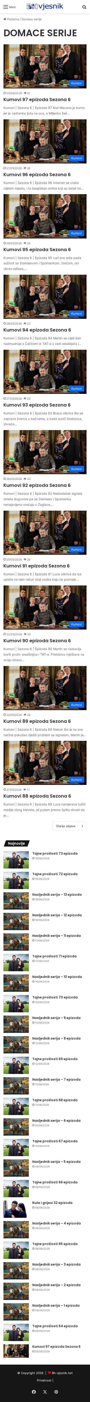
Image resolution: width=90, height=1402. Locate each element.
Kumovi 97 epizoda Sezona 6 (37, 99)
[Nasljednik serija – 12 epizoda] (16, 921)
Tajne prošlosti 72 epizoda (55, 874)
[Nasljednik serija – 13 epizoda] (16, 901)
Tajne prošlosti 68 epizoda (55, 1100)
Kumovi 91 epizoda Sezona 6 (36, 566)
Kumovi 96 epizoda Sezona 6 (37, 174)
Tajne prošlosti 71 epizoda (54, 956)
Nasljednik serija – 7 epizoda (56, 1079)
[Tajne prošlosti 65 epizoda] (16, 1250)
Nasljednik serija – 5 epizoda (56, 1161)
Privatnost (44, 1380)
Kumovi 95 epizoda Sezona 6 (37, 249)
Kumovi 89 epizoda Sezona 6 (37, 721)
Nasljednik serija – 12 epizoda (57, 915)
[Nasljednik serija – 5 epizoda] (16, 1168)
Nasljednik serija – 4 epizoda (56, 1223)
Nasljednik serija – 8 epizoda (56, 1038)
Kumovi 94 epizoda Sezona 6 (37, 330)
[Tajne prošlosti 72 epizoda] (16, 880)
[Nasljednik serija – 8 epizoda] (16, 1044)
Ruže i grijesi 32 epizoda (52, 1202)
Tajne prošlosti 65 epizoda (55, 1244)
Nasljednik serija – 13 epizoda (57, 894)
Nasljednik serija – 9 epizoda (56, 1018)
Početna (12, 19)
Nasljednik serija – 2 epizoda (56, 1285)
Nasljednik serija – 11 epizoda (56, 935)
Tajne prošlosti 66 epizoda (55, 1182)
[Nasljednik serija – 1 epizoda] (16, 1312)
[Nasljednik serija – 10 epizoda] (16, 983)
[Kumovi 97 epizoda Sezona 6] (16, 1351)
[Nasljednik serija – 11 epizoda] (16, 942)
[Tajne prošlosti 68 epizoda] (16, 1106)
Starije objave (65, 826)
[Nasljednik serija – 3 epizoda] (16, 1270)
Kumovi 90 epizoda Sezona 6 (37, 640)
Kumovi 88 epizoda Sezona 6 (37, 796)
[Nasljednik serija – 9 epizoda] (16, 1024)
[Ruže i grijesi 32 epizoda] (16, 1209)
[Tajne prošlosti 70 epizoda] (16, 1003)
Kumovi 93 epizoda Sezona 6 (37, 405)
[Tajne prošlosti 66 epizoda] (16, 1188)
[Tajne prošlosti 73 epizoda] (16, 859)
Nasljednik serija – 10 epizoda (57, 976)
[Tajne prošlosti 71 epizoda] (16, 962)
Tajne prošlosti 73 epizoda (55, 853)
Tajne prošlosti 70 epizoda (55, 997)
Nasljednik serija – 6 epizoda (56, 1120)
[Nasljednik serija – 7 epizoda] (16, 1085)
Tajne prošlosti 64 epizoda (55, 1326)
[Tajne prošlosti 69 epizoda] (16, 1065)
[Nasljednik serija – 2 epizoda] (16, 1291)
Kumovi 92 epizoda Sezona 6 (37, 485)
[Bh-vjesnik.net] (45, 6)
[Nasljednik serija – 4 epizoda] (16, 1229)
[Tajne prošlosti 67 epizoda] (16, 1147)
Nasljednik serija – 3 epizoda (56, 1264)
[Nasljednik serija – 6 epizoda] (16, 1127)
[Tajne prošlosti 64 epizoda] (16, 1332)
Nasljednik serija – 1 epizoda (56, 1305)
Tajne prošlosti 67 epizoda (55, 1141)
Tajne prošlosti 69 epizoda (55, 1059)
